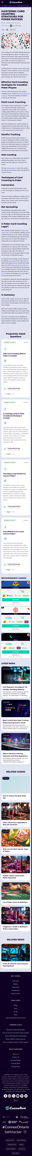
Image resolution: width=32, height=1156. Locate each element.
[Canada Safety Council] (17, 1117)
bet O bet (16, 981)
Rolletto (15, 984)
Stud (2, 273)
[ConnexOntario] (15, 1127)
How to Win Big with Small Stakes (15, 1036)
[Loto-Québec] (25, 1117)
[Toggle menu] (2, 2)
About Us (16, 1054)
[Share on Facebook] (7, 29)
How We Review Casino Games (16, 1018)
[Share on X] (3, 29)
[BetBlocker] (13, 1131)
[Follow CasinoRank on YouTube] (17, 1096)
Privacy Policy (15, 1067)
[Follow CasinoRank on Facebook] (5, 1096)
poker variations (11, 168)
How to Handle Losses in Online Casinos (16, 1042)
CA (15, 1100)
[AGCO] (8, 1117)
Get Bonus (15, 599)
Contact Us (15, 1057)
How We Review (16, 1060)
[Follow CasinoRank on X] (13, 1096)
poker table (12, 261)
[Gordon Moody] (12, 1122)
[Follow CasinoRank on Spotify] (22, 1096)
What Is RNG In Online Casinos (16, 1039)
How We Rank (15, 1063)
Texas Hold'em (23, 265)
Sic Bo (16, 1012)
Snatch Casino (15, 993)
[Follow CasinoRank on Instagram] (9, 1096)
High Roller (15, 987)
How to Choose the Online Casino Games (15, 1033)
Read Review (15, 602)
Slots (15, 1015)
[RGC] (4, 1122)
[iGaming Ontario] (24, 1122)
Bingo (16, 1005)
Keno (15, 1008)
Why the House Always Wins (16, 1030)
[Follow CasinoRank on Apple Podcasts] (26, 1096)
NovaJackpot (16, 990)
